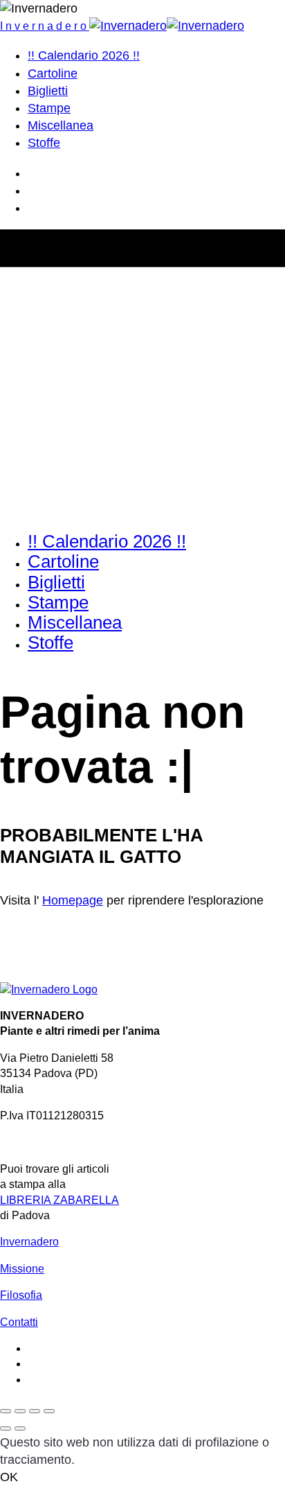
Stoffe (44, 143)
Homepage (72, 900)
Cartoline (52, 73)
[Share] (20, 1411)
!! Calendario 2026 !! (84, 55)
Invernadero (29, 1242)
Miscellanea (60, 125)
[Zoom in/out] (49, 1411)
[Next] (20, 1428)
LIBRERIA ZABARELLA (59, 1200)
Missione (22, 1269)
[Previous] (5, 1428)
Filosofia (21, 1295)
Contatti (19, 1322)
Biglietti (48, 91)
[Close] (5, 1411)
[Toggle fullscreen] (34, 1411)
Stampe (49, 108)
